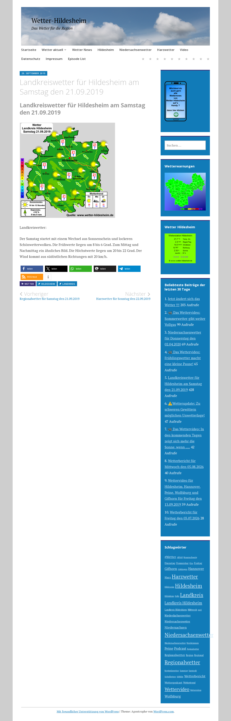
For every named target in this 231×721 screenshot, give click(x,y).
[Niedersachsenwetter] (172, 59)
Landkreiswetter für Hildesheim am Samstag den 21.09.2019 (183, 383)
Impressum (54, 59)
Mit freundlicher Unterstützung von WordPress (88, 711)
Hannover (196, 568)
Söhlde (180, 676)
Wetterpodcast (173, 682)
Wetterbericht (194, 676)
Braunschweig (190, 557)
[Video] (186, 59)
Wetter (29, 283)
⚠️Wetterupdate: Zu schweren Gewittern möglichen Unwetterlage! (185, 409)
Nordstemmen (193, 643)
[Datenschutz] (193, 59)
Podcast (180, 648)
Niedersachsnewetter (175, 642)
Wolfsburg (173, 696)
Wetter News (82, 50)
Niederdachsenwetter (178, 615)
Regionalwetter (182, 662)
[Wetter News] (157, 59)
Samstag (184, 670)
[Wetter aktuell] (150, 59)
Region (189, 655)
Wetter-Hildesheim (58, 20)
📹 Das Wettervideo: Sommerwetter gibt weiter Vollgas (185, 318)
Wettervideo (177, 689)
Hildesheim (105, 50)
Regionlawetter (172, 670)
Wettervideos (195, 690)
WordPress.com (163, 711)
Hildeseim (169, 586)
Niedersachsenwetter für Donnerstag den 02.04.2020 (183, 338)
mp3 (200, 610)
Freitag (198, 563)
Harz (168, 577)
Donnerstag (182, 563)
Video (184, 50)
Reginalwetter (193, 649)
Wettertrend (189, 682)
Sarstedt (193, 670)
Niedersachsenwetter (135, 50)
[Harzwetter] (179, 59)
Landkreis (68, 283)
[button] (32, 269)
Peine (169, 648)
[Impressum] (201, 59)
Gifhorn (171, 568)
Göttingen (182, 569)
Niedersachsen (176, 627)
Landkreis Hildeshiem (176, 609)
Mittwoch (192, 609)
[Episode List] (208, 59)
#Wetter (170, 557)
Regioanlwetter (175, 655)
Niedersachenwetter (177, 621)
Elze (191, 563)
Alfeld (180, 557)
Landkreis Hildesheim (183, 602)
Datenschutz (30, 59)
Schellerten (170, 676)
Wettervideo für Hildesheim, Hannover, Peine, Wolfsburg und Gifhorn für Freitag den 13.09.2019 (183, 492)
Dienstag (170, 563)
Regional (199, 655)
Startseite (28, 50)
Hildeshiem (169, 596)
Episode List (77, 59)
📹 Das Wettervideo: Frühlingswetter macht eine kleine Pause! (183, 358)
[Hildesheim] (165, 59)
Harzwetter (166, 50)
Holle (177, 596)
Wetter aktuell (52, 50)
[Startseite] (143, 59)
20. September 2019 (33, 73)
